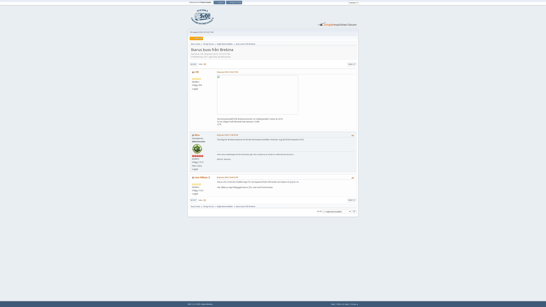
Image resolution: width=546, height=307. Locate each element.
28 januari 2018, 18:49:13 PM (227, 177)
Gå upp (193, 200)
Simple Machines (207, 304)
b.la (291, 182)
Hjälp (333, 304)
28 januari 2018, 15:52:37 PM (227, 72)
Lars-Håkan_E (202, 177)
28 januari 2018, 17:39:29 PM (227, 135)
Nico (197, 135)
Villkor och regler (343, 304)
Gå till (319, 211)
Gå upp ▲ (354, 304)
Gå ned (193, 64)
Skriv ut (351, 64)
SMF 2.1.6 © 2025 (194, 304)
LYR (197, 72)
